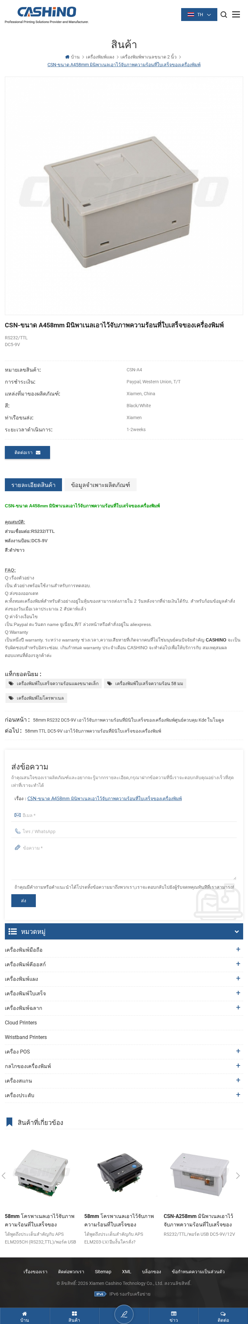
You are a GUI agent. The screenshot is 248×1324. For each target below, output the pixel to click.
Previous (3, 1175)
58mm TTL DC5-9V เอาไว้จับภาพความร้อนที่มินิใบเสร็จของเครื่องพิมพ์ (93, 731)
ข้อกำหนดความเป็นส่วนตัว (198, 1271)
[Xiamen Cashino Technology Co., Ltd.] (47, 15)
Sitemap (103, 1271)
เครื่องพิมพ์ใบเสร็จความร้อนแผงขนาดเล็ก (57, 683)
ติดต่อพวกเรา (71, 1271)
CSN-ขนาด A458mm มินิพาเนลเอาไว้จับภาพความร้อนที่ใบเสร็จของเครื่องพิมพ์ (104, 799)
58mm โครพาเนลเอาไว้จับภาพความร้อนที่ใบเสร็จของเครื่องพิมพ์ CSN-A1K (119, 1221)
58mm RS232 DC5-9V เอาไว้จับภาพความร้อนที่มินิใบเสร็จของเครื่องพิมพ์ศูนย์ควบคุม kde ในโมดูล (128, 720)
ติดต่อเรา (24, 452)
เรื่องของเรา (35, 1271)
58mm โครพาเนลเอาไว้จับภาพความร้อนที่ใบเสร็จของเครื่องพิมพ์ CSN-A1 (40, 1221)
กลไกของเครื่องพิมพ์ (28, 1066)
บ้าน (75, 56)
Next (238, 1175)
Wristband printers (26, 1037)
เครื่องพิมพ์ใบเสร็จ (25, 993)
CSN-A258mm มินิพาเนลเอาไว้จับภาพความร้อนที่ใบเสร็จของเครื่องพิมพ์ (198, 1221)
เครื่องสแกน (18, 1081)
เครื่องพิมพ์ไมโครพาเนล (40, 698)
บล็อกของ (151, 1271)
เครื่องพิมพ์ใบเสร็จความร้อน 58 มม (149, 683)
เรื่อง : (98, 799)
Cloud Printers (21, 1023)
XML (126, 1271)
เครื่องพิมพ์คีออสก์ (25, 964)
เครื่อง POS (17, 1052)
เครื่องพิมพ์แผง (100, 56)
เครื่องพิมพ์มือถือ (24, 950)
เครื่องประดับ (19, 1095)
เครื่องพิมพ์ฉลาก (23, 1008)
